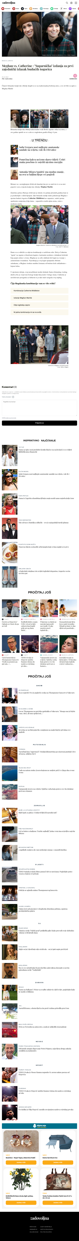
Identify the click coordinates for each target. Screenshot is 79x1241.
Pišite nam (33, 1226)
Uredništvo (33, 1229)
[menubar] (71, 3)
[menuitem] (71, 3)
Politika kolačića (46, 1232)
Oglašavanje (34, 1232)
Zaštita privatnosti (46, 1229)
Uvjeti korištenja (46, 1226)
